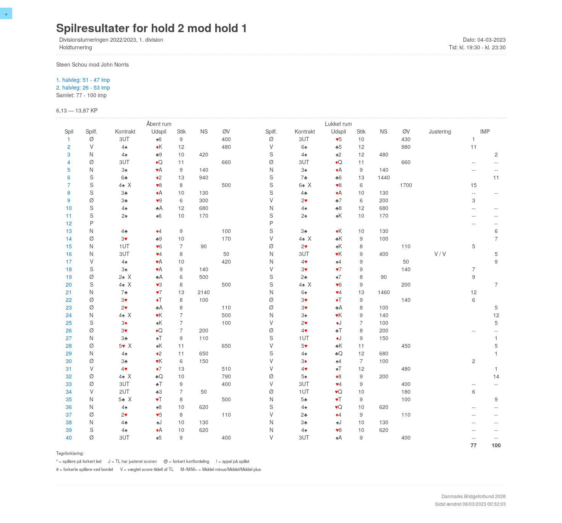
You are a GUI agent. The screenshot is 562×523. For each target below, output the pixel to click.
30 (69, 361)
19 (69, 276)
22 (69, 299)
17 (69, 261)
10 (69, 208)
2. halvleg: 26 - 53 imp (83, 87)
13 (69, 231)
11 (69, 215)
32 (69, 376)
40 (69, 437)
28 (69, 345)
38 (69, 422)
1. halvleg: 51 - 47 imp (83, 79)
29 (69, 353)
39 (69, 429)
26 (69, 330)
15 (69, 246)
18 (69, 269)
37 (69, 414)
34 (69, 391)
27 (69, 338)
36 (69, 407)
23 (69, 307)
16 (69, 253)
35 (69, 399)
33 (69, 384)
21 (69, 292)
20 (69, 284)
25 (69, 322)
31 (69, 368)
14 (69, 238)
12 (69, 223)
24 (69, 315)
